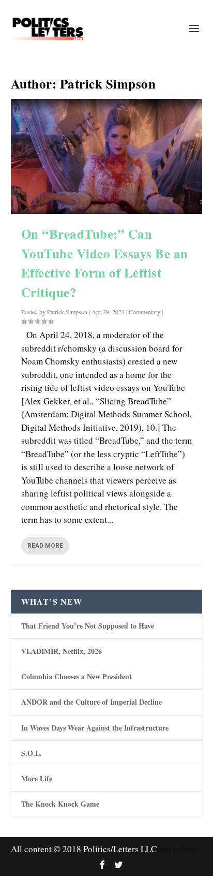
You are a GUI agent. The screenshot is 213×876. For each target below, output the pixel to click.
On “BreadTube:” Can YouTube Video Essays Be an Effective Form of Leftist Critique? (104, 263)
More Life (36, 778)
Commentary (144, 312)
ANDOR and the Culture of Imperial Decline (91, 701)
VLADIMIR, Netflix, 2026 (61, 651)
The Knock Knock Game (60, 803)
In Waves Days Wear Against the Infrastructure (95, 727)
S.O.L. (31, 753)
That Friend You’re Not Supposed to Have (87, 625)
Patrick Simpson (67, 312)
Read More (45, 545)
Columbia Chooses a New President (76, 676)
